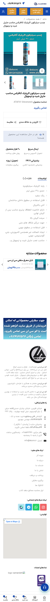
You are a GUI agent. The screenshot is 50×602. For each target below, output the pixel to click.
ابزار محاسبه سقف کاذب (37, 11)
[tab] (42, 178)
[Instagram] (43, 507)
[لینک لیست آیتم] (25, 410)
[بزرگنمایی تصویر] (42, 71)
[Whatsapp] (36, 507)
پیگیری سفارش (11, 11)
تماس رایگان (23, 11)
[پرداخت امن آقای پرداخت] (42, 580)
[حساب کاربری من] (3, 11)
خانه (44, 19)
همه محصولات (32, 19)
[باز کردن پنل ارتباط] (45, 587)
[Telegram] (28, 507)
